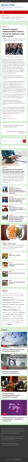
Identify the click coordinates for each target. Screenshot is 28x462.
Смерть (8, 320)
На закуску (4, 314)
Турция (13, 322)
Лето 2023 (14, 307)
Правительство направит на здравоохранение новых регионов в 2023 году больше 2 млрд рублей (17, 219)
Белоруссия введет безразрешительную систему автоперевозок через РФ (11, 395)
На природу (14, 316)
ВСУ (22, 293)
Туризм (9, 322)
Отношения (5, 318)
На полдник (18, 314)
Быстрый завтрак (16, 293)
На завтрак (21, 312)
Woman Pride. (8, 5)
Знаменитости (8, 300)
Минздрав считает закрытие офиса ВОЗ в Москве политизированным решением (17, 191)
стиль (14, 118)
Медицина (6, 310)
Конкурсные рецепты (16, 304)
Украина (17, 322)
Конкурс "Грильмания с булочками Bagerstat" (13, 302)
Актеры (11, 293)
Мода (11, 118)
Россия (17, 318)
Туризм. (4, 330)
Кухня (3, 241)
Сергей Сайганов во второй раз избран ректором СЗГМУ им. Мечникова (17, 200)
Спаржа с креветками (9, 244)
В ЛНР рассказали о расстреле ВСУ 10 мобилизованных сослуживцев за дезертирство (14, 419)
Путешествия (12, 318)
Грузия (11, 295)
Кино (17, 300)
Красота (8, 118)
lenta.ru (9, 116)
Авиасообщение (5, 293)
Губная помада (16, 295)
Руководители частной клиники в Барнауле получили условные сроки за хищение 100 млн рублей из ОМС (13, 171)
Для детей (5, 297)
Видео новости (6, 295)
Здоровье (4, 167)
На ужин (20, 316)
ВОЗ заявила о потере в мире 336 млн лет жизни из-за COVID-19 (17, 209)
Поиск (24, 141)
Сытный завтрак (20, 320)
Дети (21, 295)
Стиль (4, 26)
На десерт (14, 312)
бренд (22, 322)
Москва (19, 310)
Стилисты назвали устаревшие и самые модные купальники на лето (13, 126)
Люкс (19, 307)
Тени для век (4, 322)
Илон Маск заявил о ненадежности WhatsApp (15, 132)
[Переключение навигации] (3, 12)
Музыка (4, 312)
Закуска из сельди (14, 255)
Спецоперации (13, 320)
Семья (4, 320)
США (21, 318)
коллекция (4, 324)
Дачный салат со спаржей (17, 273)
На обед (11, 314)
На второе (9, 312)
